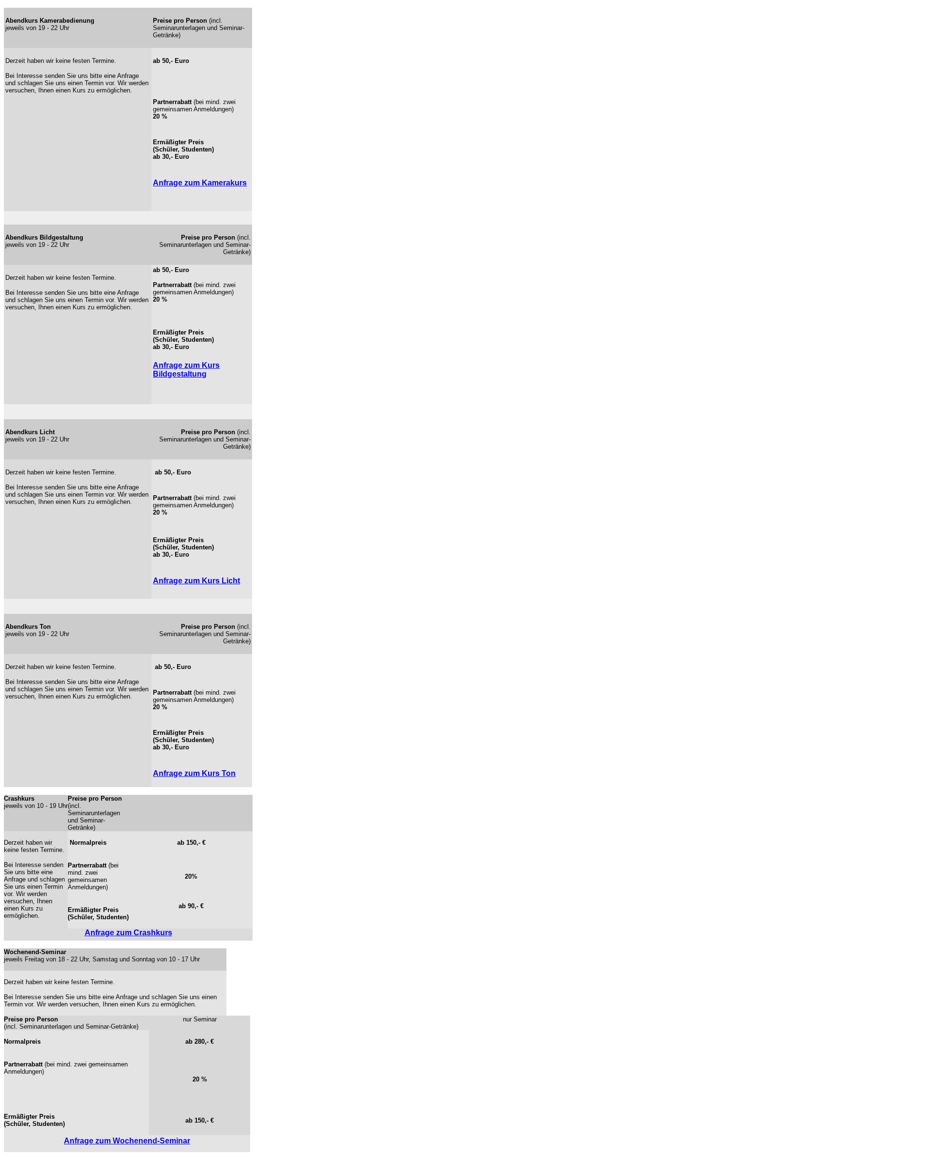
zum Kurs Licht (212, 581)
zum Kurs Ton (209, 773)
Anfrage (168, 581)
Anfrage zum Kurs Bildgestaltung (186, 369)
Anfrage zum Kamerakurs (200, 183)
